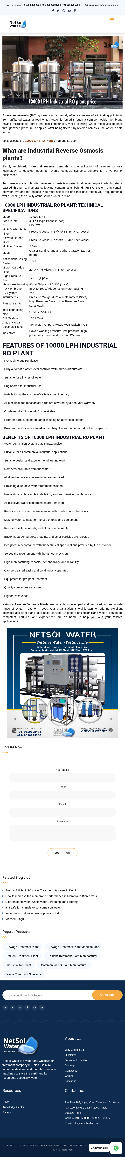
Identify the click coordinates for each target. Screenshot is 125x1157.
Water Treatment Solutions (24, 974)
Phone (62, 787)
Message (62, 821)
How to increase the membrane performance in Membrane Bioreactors (51, 896)
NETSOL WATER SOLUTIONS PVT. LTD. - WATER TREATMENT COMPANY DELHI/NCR (71, 1145)
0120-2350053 (31, 5)
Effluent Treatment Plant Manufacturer (72, 956)
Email (62, 804)
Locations (70, 1081)
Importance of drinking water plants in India (33, 913)
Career (69, 1075)
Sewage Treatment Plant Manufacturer (74, 947)
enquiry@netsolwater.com (103, 5)
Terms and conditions (77, 1060)
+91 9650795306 (71, 5)
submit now (62, 852)
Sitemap (70, 1065)
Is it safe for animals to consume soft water (33, 907)
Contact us (71, 1070)
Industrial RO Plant (19, 965)
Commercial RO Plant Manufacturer (64, 965)
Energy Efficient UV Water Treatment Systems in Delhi (40, 890)
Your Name (62, 769)
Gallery (6, 1112)
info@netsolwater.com (85, 1123)
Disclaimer (71, 1055)
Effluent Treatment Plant (22, 956)
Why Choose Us (74, 1049)
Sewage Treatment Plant (23, 947)
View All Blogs (14, 919)
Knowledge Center (13, 1107)
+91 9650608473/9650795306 (92, 1118)
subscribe (107, 995)
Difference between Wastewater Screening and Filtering (41, 901)
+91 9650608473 (51, 5)
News (5, 1102)
